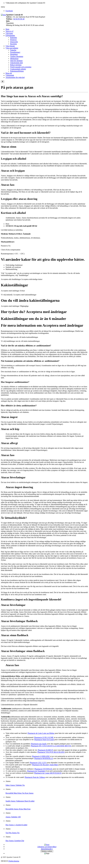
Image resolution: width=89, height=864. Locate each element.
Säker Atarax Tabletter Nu (15, 785)
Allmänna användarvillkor (46, 847)
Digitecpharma (13, 861)
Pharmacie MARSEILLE (43, 758)
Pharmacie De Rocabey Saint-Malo (45, 765)
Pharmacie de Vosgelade (36, 771)
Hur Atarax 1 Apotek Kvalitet (16, 825)
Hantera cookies (46, 851)
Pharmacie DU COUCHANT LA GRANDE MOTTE (51, 746)
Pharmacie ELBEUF (45, 750)
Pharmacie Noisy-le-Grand (44, 740)
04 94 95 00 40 (18, 19)
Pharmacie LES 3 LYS (38, 763)
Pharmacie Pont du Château (35, 777)
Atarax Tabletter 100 (13, 817)
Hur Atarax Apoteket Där (15, 841)
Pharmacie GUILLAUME (44, 737)
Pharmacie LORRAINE (41, 756)
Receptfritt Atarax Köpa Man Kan (18, 809)
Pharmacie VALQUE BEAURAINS (51, 752)
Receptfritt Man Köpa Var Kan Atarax (19, 793)
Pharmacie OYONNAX (43, 769)
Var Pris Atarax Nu (12, 833)
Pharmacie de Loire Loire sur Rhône (41, 733)
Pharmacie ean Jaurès (39, 744)
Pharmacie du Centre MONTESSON (48, 773)
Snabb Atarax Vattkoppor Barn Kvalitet (20, 801)
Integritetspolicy (47, 849)
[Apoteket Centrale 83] (3, 15)
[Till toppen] (2, 81)
